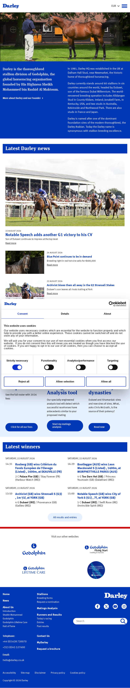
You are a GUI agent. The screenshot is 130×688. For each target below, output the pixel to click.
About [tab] (107, 313)
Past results (43, 626)
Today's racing (44, 618)
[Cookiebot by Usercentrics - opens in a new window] (111, 303)
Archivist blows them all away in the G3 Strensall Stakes (80, 285)
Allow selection (65, 381)
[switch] (49, 367)
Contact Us (43, 636)
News (6, 600)
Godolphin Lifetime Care (15, 622)
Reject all (23, 381)
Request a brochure (48, 649)
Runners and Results (49, 615)
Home (6, 594)
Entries (40, 622)
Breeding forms (45, 598)
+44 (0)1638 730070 (15, 641)
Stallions (42, 594)
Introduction (9, 611)
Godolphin (8, 618)
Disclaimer (40, 673)
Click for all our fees (21, 427)
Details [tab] (65, 313)
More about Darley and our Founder (22, 98)
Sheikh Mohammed (12, 615)
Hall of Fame (9, 626)
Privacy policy (58, 673)
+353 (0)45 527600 (14, 647)
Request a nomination (48, 602)
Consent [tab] (22, 313)
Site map (25, 673)
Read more (10, 243)
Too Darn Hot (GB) (92, 476)
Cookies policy (77, 673)
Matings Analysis (47, 608)
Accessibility (9, 673)
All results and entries (65, 517)
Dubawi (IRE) (27, 502)
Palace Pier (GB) (29, 476)
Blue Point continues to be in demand (69, 256)
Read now (99, 427)
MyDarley (42, 642)
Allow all (106, 381)
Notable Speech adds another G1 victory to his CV (48, 235)
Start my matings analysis (61, 425)
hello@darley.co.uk (13, 660)
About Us (8, 607)
